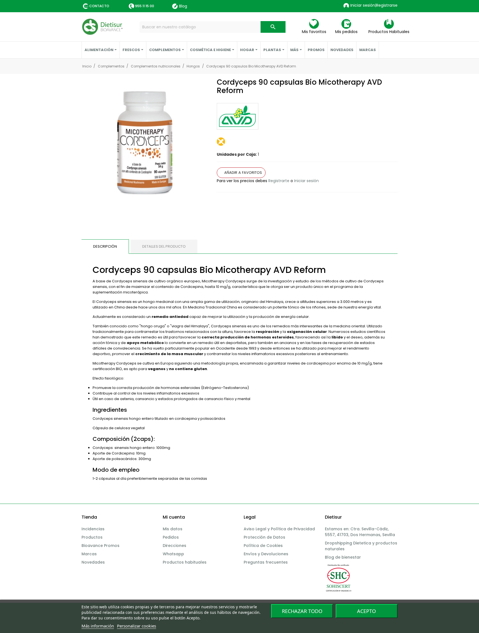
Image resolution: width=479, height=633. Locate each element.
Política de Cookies (263, 545)
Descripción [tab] (105, 246)
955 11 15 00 (144, 6)
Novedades (93, 562)
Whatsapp (173, 554)
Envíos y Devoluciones (266, 554)
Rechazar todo (302, 611)
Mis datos (172, 529)
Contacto (99, 6)
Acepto (366, 611)
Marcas (89, 554)
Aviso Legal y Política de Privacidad (279, 529)
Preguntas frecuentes (266, 562)
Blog (183, 6)
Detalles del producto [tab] (164, 246)
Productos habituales (185, 562)
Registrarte (278, 181)
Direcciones (174, 545)
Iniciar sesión (306, 181)
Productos (92, 537)
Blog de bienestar (343, 557)
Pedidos (171, 537)
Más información (97, 626)
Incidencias (93, 529)
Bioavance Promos (100, 545)
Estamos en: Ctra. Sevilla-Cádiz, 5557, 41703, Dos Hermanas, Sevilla (360, 531)
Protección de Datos (264, 537)
